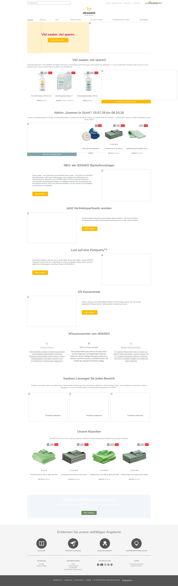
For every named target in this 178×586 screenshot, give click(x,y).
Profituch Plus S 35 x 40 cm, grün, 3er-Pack (104, 475)
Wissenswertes (73, 566)
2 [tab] (85, 51)
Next (148, 37)
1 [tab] (83, 51)
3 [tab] (87, 51)
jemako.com (57, 580)
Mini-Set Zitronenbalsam (88, 149)
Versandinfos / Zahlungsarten (73, 570)
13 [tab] (100, 366)
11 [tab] (96, 366)
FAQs (73, 564)
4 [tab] (89, 51)
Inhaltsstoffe (73, 568)
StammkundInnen (136, 566)
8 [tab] (70, 105)
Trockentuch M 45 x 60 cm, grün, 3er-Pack (44, 475)
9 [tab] (72, 105)
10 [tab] (123, 158)
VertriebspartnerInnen (136, 564)
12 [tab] (98, 366)
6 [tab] (93, 51)
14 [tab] (102, 366)
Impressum (68, 580)
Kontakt (41, 564)
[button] (89, 513)
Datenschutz (79, 580)
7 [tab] (95, 51)
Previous (30, 37)
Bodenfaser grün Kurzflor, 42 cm (134, 149)
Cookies (88, 580)
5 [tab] (91, 51)
